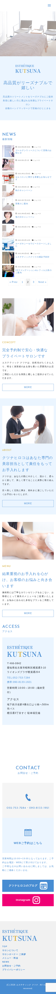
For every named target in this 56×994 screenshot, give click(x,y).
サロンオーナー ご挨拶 (14, 954)
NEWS (5, 962)
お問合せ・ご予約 (11, 966)
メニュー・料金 (10, 958)
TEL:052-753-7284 (18, 677)
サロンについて (10, 950)
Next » (42, 282)
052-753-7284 (16, 808)
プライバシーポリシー (13, 969)
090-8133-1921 (39, 808)
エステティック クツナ (27, 985)
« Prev (14, 282)
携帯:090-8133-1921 (19, 682)
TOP (4, 946)
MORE (28, 387)
